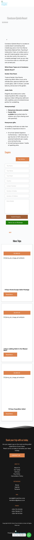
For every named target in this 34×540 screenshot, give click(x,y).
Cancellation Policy (17, 476)
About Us (17, 467)
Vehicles (17, 472)
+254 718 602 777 (17, 511)
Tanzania (17, 489)
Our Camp (17, 470)
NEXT (10, 232)
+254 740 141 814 (17, 513)
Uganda (17, 487)
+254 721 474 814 (17, 509)
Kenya (17, 485)
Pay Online (17, 474)
